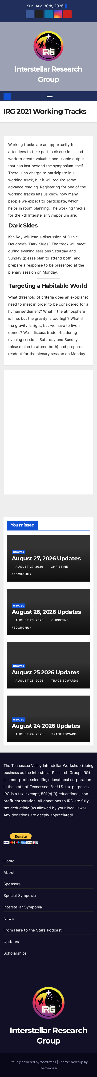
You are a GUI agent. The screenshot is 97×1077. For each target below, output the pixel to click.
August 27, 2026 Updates (46, 558)
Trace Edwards (64, 680)
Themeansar (48, 1068)
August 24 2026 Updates (46, 725)
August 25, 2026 (30, 680)
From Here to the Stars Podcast (33, 930)
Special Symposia (20, 895)
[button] (90, 96)
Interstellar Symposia (23, 907)
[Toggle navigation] (50, 96)
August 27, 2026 (30, 566)
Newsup (77, 1062)
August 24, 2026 (30, 734)
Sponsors (12, 884)
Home (9, 860)
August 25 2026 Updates (45, 672)
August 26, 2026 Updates (46, 611)
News (9, 918)
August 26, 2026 (30, 620)
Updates (18, 552)
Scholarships (15, 953)
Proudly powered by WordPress (33, 1062)
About (9, 872)
